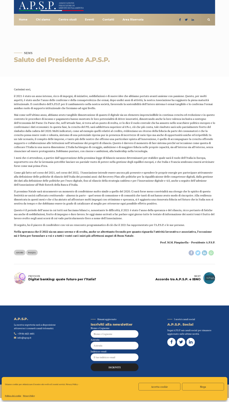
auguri (19, 252)
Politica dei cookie (13, 395)
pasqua (32, 252)
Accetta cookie (159, 386)
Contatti (108, 19)
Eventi (89, 19)
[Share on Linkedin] (204, 253)
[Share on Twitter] (198, 253)
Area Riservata (133, 19)
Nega (203, 386)
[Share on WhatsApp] (211, 253)
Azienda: (95, 339)
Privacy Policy (72, 384)
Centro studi (68, 19)
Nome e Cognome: (100, 328)
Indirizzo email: (99, 351)
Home (23, 19)
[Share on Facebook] (191, 253)
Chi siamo (43, 19)
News (28, 53)
